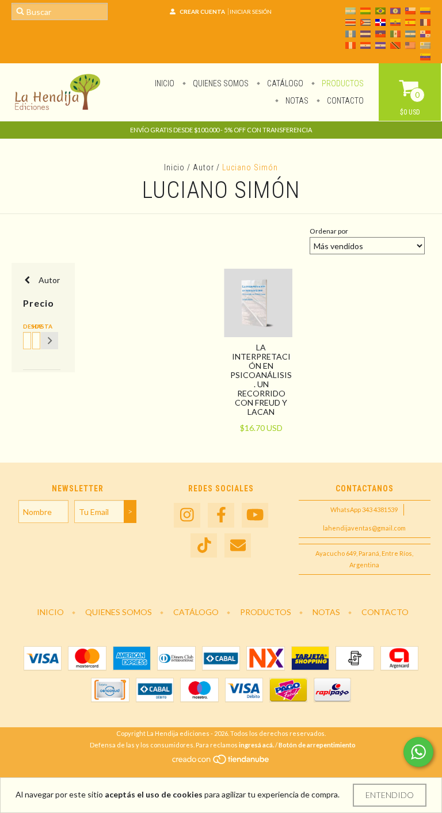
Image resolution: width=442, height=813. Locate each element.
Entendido (389, 795)
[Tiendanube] (221, 762)
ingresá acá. (256, 745)
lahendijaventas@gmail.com (364, 528)
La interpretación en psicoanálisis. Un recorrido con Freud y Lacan (261, 379)
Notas (296, 100)
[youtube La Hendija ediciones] (255, 515)
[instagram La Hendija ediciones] (187, 515)
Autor (203, 167)
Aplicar (49, 340)
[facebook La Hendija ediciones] (221, 515)
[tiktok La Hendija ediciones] (203, 545)
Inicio (164, 83)
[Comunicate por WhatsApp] (418, 752)
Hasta (34, 326)
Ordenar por (329, 231)
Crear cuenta (202, 11)
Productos (342, 83)
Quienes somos (220, 83)
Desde (25, 326)
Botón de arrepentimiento (317, 745)
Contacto (344, 100)
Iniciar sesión (251, 11)
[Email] (237, 545)
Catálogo (284, 83)
